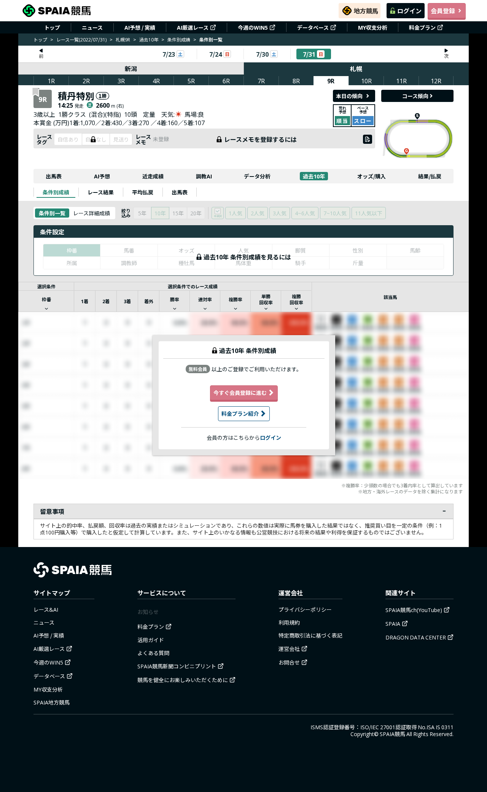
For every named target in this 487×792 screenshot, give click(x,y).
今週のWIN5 (253, 27)
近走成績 (153, 176)
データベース (313, 27)
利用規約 (289, 622)
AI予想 (102, 176)
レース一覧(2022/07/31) (81, 39)
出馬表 (54, 176)
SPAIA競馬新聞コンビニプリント (176, 666)
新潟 (131, 68)
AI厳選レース (192, 27)
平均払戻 (142, 192)
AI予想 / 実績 (139, 27)
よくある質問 (153, 652)
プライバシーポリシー (305, 609)
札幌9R (123, 39)
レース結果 (101, 192)
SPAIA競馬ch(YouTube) (413, 610)
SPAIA (392, 623)
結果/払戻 (429, 176)
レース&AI (45, 609)
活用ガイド (150, 640)
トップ (52, 27)
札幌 (356, 68)
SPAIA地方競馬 (51, 702)
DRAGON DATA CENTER (415, 637)
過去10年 (148, 39)
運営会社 (289, 649)
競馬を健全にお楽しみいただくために (182, 680)
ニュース (92, 27)
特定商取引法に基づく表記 (310, 635)
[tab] (55, 192)
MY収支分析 (372, 27)
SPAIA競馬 (392, 734)
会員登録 (443, 10)
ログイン (409, 10)
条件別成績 (178, 39)
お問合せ (289, 662)
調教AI (204, 176)
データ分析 (257, 176)
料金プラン (422, 27)
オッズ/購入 (371, 176)
